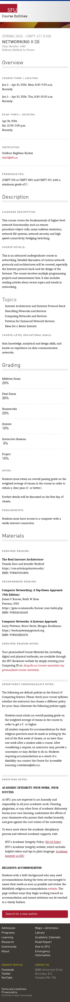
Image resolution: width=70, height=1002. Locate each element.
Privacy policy (9, 992)
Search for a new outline (21, 914)
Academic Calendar (48, 937)
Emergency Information (42, 953)
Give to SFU (42, 946)
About (5, 951)
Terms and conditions (13, 989)
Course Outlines (14, 16)
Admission (8, 928)
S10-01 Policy (53, 842)
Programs (8, 932)
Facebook (7, 969)
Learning (7, 937)
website (52, 888)
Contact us (42, 965)
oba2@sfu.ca (10, 157)
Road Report (43, 942)
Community (8, 946)
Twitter (6, 973)
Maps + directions (46, 928)
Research (7, 942)
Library (40, 932)
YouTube (6, 977)
